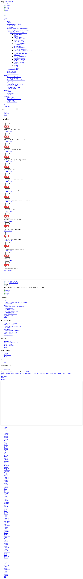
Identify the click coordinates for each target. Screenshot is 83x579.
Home (5, 112)
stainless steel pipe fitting (21, 373)
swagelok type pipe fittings (7, 373)
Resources (6, 113)
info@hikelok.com (9, 3)
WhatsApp (3, 379)
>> (4, 277)
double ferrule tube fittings (64, 373)
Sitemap (35, 372)
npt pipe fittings (32, 373)
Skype (2, 377)
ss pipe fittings (53, 373)
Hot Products (29, 372)
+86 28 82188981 (9, 1)
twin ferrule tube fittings (43, 373)
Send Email (4, 376)
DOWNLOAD (8, 131)
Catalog (6, 115)
